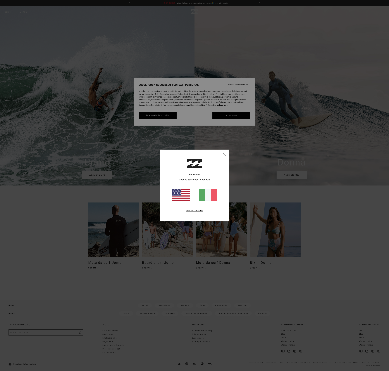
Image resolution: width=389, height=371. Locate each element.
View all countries (194, 210)
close (224, 154)
